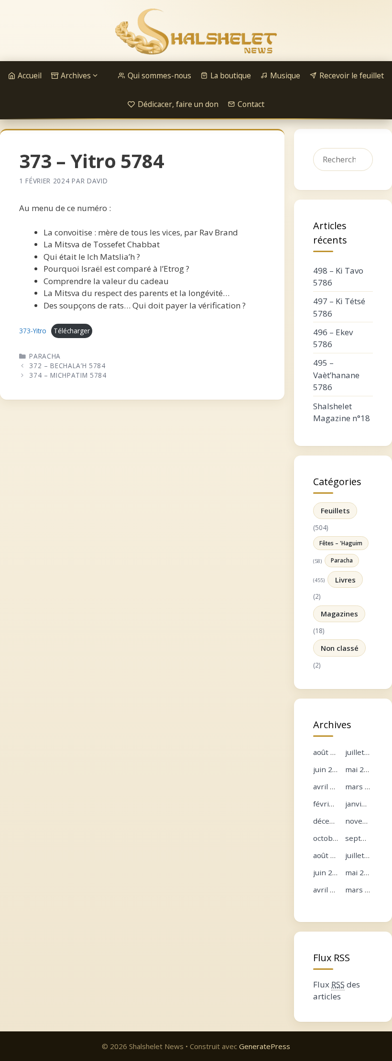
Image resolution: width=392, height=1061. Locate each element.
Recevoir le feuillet (351, 75)
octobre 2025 (336, 838)
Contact (251, 104)
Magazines (339, 613)
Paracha (45, 356)
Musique (285, 75)
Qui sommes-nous (159, 75)
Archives (76, 75)
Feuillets (335, 510)
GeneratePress (264, 1046)
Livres (345, 579)
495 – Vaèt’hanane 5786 (336, 375)
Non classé (340, 648)
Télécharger (72, 330)
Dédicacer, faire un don (178, 104)
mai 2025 (361, 872)
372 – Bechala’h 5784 (67, 365)
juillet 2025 (364, 855)
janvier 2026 (366, 803)
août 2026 (330, 752)
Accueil (30, 75)
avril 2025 (330, 889)
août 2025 (330, 855)
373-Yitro (32, 330)
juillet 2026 (364, 752)
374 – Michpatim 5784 (68, 375)
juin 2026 (329, 769)
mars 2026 (363, 786)
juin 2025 (329, 872)
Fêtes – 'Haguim (340, 543)
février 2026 (334, 803)
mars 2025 (363, 889)
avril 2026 (330, 786)
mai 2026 (361, 769)
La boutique (230, 75)
